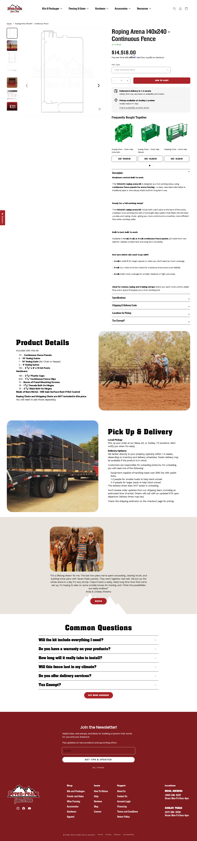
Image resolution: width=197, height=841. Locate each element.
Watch (98, 601)
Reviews (98, 801)
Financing (122, 806)
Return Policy (123, 816)
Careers (97, 811)
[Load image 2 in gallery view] (12, 45)
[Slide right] (98, 85)
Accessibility (128, 835)
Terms (100, 835)
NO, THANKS (98, 767)
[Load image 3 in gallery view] (12, 58)
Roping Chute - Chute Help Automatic (122, 150)
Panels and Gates (75, 796)
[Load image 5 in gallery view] (12, 82)
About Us (121, 791)
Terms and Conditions (127, 811)
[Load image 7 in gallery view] (12, 107)
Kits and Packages (76, 791)
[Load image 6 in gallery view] (12, 95)
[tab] (149, 165)
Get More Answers (98, 695)
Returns (117, 835)
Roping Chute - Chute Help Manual (148, 150)
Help (96, 796)
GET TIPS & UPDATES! (98, 759)
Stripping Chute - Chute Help (175, 149)
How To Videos (101, 791)
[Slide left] (27, 85)
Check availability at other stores (134, 107)
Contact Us (122, 796)
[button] (53, 8)
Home (9, 24)
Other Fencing (73, 801)
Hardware (71, 811)
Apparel (70, 816)
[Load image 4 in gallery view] (12, 70)
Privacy (109, 835)
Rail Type (116, 65)
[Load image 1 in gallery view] (12, 33)
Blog (96, 806)
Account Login (124, 801)
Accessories (72, 806)
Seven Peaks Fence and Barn (83, 835)
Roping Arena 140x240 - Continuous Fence (31, 24)
